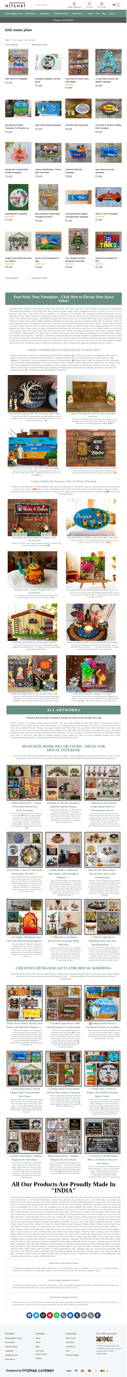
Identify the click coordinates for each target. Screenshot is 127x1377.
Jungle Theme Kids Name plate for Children (18, 259)
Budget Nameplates (74, 7)
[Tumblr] (77, 1315)
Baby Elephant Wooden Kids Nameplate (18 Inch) (47, 215)
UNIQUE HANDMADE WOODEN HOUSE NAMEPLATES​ (63, 350)
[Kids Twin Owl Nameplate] (18, 62)
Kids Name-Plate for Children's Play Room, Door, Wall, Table (92, 538)
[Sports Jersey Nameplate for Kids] (48, 241)
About (38, 1342)
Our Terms (40, 1351)
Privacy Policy (41, 1354)
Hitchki (69, 1202)
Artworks (89, 7)
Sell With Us (71, 1347)
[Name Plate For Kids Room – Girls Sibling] (78, 62)
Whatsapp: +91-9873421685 (63, 20)
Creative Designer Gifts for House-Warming (63, 968)
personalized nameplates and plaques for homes (104, 311)
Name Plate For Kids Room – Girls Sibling (77, 80)
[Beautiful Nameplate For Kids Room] (48, 62)
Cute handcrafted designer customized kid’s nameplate (76, 215)
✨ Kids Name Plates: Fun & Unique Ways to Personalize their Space (24, 1092)
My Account (101, 7)
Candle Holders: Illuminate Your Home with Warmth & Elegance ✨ (63, 874)
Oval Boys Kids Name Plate (76, 125)
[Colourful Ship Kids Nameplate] (78, 153)
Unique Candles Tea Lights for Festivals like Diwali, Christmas (92, 642)
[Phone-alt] (63, 1315)
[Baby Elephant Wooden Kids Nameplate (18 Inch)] (48, 197)
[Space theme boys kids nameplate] (108, 153)
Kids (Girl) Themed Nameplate (48, 125)
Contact (39, 1358)
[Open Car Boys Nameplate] (108, 197)
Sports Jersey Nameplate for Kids (47, 259)
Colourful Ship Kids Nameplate (73, 170)
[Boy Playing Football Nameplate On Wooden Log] (18, 108)
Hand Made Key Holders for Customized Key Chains (34, 642)
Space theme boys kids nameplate (104, 170)
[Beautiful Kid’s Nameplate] (18, 197)
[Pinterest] (50, 1315)
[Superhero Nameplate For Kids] (108, 241)
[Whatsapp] (57, 1315)
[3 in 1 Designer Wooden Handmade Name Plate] (78, 241)
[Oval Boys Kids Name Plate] (78, 108)
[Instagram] (43, 1315)
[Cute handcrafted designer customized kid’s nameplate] (78, 197)
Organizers (9, 1351)
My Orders (70, 1342)
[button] (116, 4)
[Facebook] (29, 1315)
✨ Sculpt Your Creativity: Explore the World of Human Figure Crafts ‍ (102, 1092)
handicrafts (16, 1205)
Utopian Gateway (19, 1219)
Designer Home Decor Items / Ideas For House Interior (63, 748)
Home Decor (93, 1302)
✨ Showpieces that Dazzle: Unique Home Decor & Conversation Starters (102, 806)
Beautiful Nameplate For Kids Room (47, 80)
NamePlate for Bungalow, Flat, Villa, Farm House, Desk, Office (34, 414)
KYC (68, 1351)
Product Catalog (72, 1355)
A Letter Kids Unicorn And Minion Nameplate (106, 80)
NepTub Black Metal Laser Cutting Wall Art (80, 1219)
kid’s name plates (95, 1268)
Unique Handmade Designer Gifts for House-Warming (63, 481)
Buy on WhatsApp (19, 83)
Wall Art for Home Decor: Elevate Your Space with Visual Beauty (102, 874)
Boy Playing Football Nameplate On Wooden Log (17, 126)
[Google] (91, 1315)
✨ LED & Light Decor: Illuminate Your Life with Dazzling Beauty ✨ (102, 941)
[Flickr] (70, 1315)
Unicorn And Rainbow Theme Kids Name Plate (48, 170)
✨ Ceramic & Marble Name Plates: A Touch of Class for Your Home (102, 1159)
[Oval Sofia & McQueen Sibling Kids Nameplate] (108, 108)
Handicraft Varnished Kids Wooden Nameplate (16, 170)
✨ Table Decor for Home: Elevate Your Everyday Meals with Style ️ (63, 941)
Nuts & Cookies (11, 1347)
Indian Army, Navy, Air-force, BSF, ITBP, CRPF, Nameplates (34, 468)
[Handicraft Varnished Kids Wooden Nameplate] (18, 153)
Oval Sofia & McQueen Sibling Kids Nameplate (108, 126)
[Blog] (84, 1315)
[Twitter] (36, 1315)
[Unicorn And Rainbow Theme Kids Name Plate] (48, 153)
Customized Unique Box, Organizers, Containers (92, 694)
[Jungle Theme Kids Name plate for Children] (18, 241)
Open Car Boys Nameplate (106, 214)
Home (7, 40)
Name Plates (10, 1342)
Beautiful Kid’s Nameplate (16, 214)
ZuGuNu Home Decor (54, 1219)
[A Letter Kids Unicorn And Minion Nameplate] (108, 62)
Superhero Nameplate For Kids (106, 259)
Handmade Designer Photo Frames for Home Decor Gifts (34, 694)
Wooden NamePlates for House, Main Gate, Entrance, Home (92, 468)
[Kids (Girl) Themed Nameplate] (48, 108)
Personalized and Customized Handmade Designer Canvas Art (92, 590)
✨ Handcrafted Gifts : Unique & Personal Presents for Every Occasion (24, 806)
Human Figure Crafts (13, 1338)
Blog (37, 1347)
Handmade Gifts (11, 1355)
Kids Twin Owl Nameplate (16, 79)
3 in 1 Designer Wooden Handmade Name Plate (75, 259)
